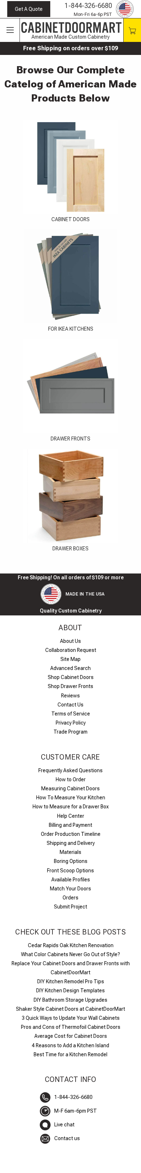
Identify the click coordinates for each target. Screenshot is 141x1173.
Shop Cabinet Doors (71, 677)
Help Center (70, 816)
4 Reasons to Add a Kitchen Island (70, 1045)
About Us (70, 641)
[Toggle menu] (10, 30)
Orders (70, 898)
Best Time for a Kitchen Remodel (70, 1054)
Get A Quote (29, 9)
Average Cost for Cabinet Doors (70, 1036)
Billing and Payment (70, 825)
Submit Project (70, 907)
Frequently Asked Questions (70, 770)
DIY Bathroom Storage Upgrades (70, 1000)
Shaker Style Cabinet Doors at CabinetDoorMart (70, 1009)
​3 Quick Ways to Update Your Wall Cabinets (71, 1018)
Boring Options (70, 861)
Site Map (70, 659)
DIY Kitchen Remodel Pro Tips (70, 981)
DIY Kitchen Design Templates (70, 990)
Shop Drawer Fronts (70, 686)
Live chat (64, 1124)
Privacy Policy (71, 723)
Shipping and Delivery (71, 843)
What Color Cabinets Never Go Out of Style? (70, 954)
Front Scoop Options (70, 870)
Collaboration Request (70, 650)
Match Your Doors (70, 888)
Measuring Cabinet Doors (70, 788)
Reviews (70, 696)
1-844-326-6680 (88, 5)
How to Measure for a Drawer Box (71, 806)
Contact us (67, 1138)
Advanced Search (70, 668)
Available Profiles (70, 879)
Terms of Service (70, 714)
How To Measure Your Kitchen (70, 797)
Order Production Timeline (71, 834)
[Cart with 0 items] (132, 30)
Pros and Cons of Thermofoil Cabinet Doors (70, 1027)
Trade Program (70, 732)
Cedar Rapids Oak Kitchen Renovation (71, 945)
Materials (70, 852)
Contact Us (70, 705)
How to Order (71, 779)
